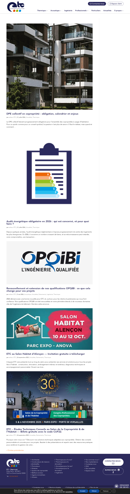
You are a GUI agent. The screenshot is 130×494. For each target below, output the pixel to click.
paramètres (69, 492)
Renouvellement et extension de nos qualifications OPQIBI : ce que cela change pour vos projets (48, 290)
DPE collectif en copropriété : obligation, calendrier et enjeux (42, 114)
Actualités (29, 117)
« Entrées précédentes (15, 450)
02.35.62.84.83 (14, 476)
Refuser (94, 491)
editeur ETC (12, 117)
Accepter (82, 491)
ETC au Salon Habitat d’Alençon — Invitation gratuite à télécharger (45, 354)
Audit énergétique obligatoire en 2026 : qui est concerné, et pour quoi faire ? (47, 223)
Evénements (42, 294)
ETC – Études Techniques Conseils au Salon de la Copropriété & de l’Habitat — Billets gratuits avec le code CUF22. (45, 430)
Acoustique (27, 294)
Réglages (106, 491)
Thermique (36, 117)
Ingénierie (50, 294)
